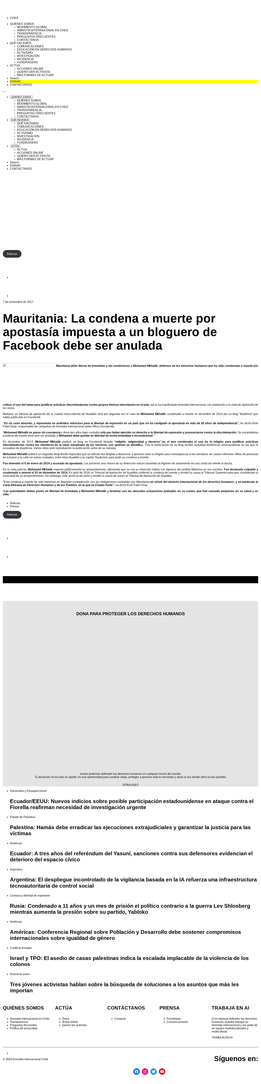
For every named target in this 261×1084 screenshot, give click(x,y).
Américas (16, 843)
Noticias (15, 503)
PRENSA (169, 1008)
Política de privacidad (23, 1028)
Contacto (120, 1018)
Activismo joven (20, 974)
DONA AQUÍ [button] (130, 784)
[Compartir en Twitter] (19, 295)
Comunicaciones (177, 1021)
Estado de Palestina (22, 817)
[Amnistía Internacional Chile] (23, 11)
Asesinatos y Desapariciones (28, 790)
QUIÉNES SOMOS (23, 1008)
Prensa (14, 506)
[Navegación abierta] (4, 91)
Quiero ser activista (74, 1025)
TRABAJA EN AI (222, 1037)
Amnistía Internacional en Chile (29, 1018)
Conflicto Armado (21, 947)
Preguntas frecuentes (23, 1025)
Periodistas (174, 1018)
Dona (65, 1018)
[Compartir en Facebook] (19, 277)
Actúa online (70, 1021)
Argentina (16, 869)
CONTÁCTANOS (126, 1008)
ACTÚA (63, 1008)
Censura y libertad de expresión (30, 895)
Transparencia (19, 1021)
